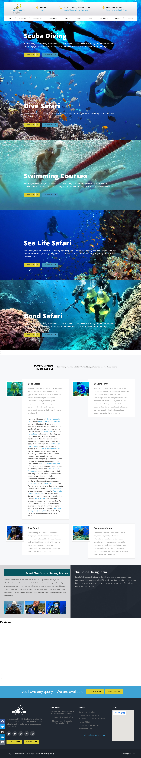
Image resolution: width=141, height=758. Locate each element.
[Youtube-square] (32, 733)
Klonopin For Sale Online (50, 464)
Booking (130, 18)
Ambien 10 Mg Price (54, 488)
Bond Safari (34, 383)
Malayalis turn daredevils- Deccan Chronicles (62, 722)
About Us (22, 18)
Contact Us (104, 18)
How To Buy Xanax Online (50, 449)
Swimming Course (103, 528)
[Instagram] (20, 733)
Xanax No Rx (40, 498)
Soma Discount (46, 431)
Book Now (30, 55)
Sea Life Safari (101, 383)
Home (10, 18)
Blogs (117, 18)
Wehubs (132, 754)
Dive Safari (33, 528)
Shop (90, 18)
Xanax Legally (33, 434)
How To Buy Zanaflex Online (49, 421)
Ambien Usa (32, 483)
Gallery (67, 18)
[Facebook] (9, 733)
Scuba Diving (37, 18)
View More (48, 55)
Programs (53, 18)
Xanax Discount (49, 483)
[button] (70, 351)
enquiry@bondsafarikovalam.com (92, 735)
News (79, 18)
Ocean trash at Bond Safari (62, 717)
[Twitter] (14, 733)
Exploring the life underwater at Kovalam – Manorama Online (62, 712)
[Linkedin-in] (26, 733)
